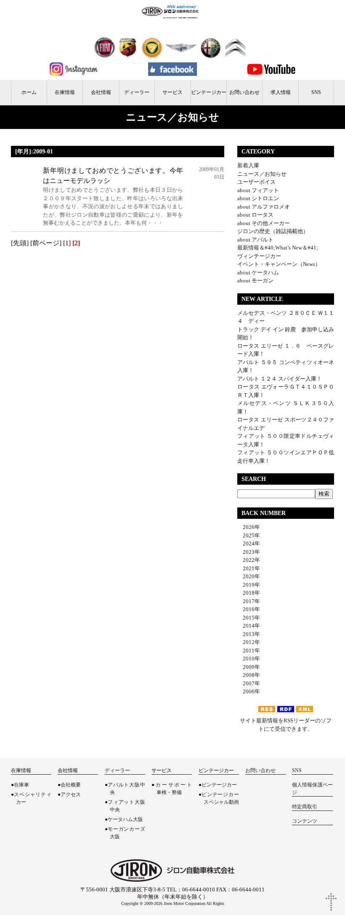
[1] (67, 243)
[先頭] (20, 243)
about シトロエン (258, 198)
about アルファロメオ (263, 207)
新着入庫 (248, 165)
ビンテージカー (208, 92)
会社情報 (101, 92)
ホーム (29, 92)
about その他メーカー (263, 223)
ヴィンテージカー (259, 256)
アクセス (71, 794)
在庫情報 (65, 92)
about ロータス (255, 215)
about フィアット (258, 190)
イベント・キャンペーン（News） (279, 264)
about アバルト (255, 239)
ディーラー (136, 92)
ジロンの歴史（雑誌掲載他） (272, 231)
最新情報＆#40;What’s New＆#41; (277, 247)
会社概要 (71, 785)
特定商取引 (304, 807)
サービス (172, 92)
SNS (316, 92)
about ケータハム (258, 272)
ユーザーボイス (256, 182)
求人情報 (281, 92)
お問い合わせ (244, 92)
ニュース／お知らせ (262, 174)
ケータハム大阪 (125, 819)
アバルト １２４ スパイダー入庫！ (279, 379)
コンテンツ (304, 821)
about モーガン (255, 280)
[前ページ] (45, 243)
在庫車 (21, 785)
